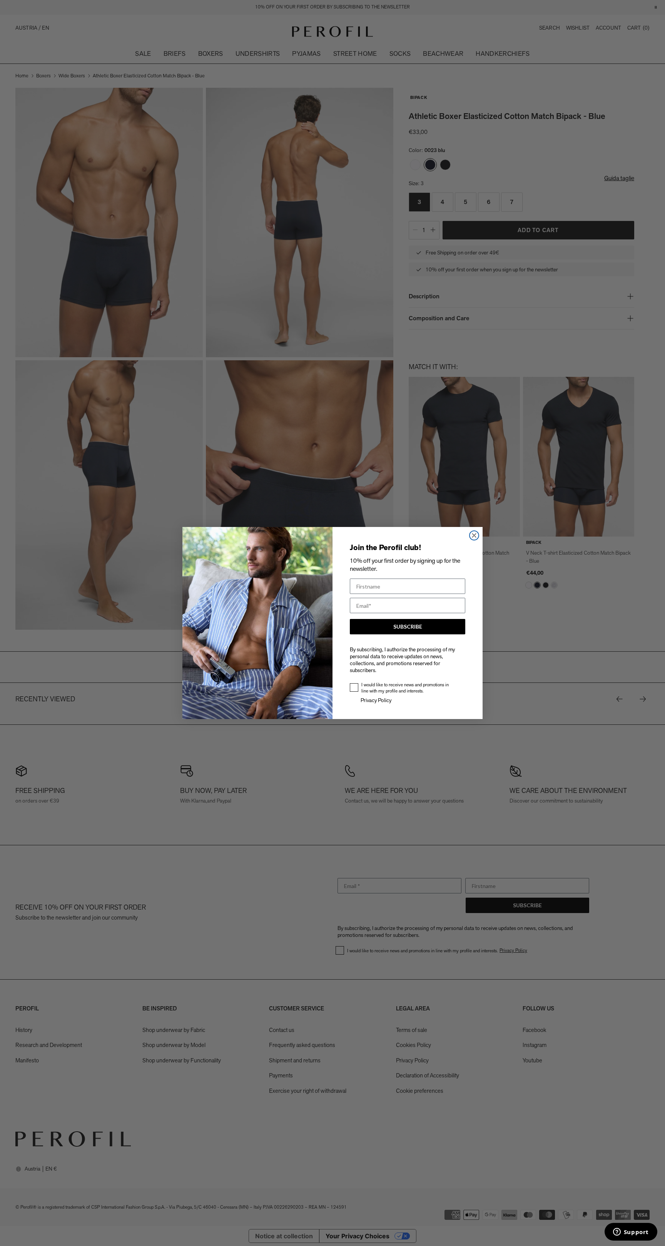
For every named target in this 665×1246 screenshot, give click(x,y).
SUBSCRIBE (407, 626)
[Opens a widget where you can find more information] (630, 1232)
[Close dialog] (474, 535)
